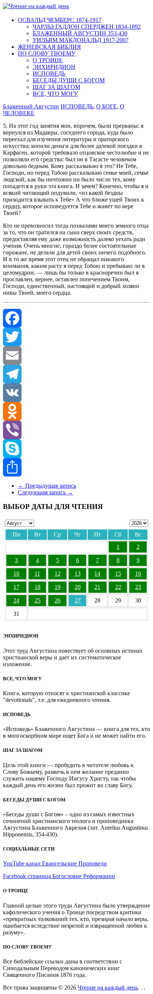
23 (138, 587)
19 (58, 587)
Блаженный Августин (31, 106)
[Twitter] (76, 336)
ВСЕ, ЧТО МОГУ (55, 94)
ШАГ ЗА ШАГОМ (56, 87)
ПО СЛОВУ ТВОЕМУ (46, 53)
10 (16, 573)
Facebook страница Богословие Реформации (59, 876)
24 (16, 600)
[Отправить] (76, 467)
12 (58, 573)
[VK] (76, 392)
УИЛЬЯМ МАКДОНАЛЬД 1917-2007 (80, 40)
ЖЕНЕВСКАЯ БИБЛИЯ (49, 47)
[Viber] (76, 430)
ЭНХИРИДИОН (54, 67)
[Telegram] (76, 374)
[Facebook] (76, 318)
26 (58, 600)
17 (16, 587)
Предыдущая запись (47, 485)
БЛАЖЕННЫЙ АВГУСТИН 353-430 (80, 33)
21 (97, 587)
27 (78, 600)
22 (118, 587)
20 (78, 587)
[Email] (76, 355)
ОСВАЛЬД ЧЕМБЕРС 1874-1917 (59, 20)
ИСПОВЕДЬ (49, 73)
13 (78, 573)
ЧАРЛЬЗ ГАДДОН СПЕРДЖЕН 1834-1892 (87, 26)
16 (138, 573)
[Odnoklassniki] (76, 411)
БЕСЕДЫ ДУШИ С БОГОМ (69, 80)
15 (118, 573)
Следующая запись (45, 492)
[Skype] (76, 448)
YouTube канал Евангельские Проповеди (55, 863)
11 (37, 573)
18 (37, 587)
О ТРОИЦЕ (48, 60)
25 (37, 600)
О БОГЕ (106, 106)
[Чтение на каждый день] (36, 6)
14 (97, 573)
